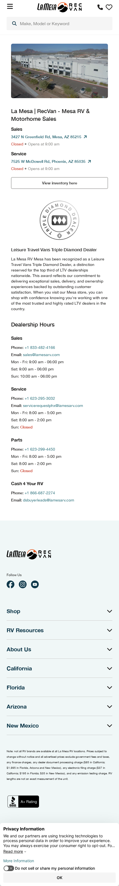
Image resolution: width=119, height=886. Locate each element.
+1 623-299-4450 (40, 449)
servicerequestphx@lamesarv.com (53, 405)
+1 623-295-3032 (40, 398)
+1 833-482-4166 (40, 347)
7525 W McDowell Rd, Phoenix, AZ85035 (48, 161)
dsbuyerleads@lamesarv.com (48, 500)
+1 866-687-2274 (40, 493)
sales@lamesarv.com (41, 354)
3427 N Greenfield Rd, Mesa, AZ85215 (46, 136)
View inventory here (59, 183)
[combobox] (59, 23)
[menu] (59, 23)
